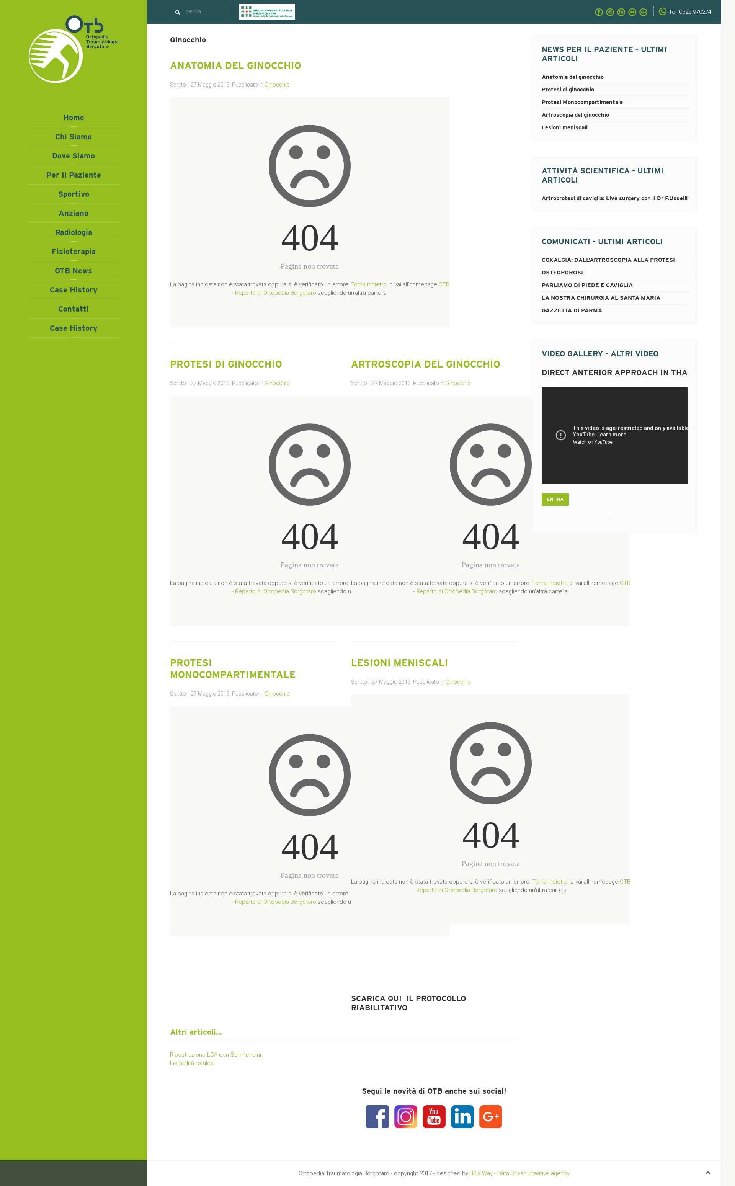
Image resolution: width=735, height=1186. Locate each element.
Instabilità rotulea (192, 1063)
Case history (74, 289)
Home (73, 117)
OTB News (73, 270)
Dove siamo (73, 155)
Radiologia (73, 232)
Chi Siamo (73, 136)
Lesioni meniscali (399, 662)
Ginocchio (277, 85)
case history (74, 328)
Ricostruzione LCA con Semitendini (215, 1054)
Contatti (73, 309)
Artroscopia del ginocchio (425, 364)
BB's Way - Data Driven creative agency (520, 1173)
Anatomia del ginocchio (235, 65)
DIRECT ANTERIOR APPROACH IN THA (612, 513)
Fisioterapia (74, 251)
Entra (555, 499)
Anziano (73, 213)
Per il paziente (73, 175)
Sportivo (73, 194)
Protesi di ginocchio (226, 364)
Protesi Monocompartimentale (233, 668)
